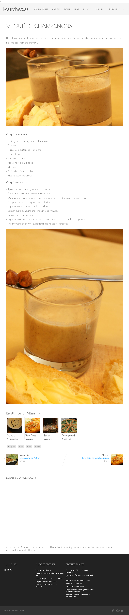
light (22, 446)
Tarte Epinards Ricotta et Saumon (78, 580)
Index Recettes (116, 9)
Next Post (95, 456)
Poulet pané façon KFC (74, 583)
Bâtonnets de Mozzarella (75, 587)
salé (30, 446)
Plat (76, 9)
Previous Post (30, 456)
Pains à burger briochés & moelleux (49, 578)
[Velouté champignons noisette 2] (65, 405)
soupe (38, 446)
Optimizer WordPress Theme (13, 611)
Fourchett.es (15, 9)
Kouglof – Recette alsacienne (46, 581)
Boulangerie (41, 9)
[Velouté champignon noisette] (65, 127)
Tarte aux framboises (43, 570)
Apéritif (56, 9)
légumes (12, 446)
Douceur (100, 9)
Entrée (67, 9)
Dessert (87, 9)
